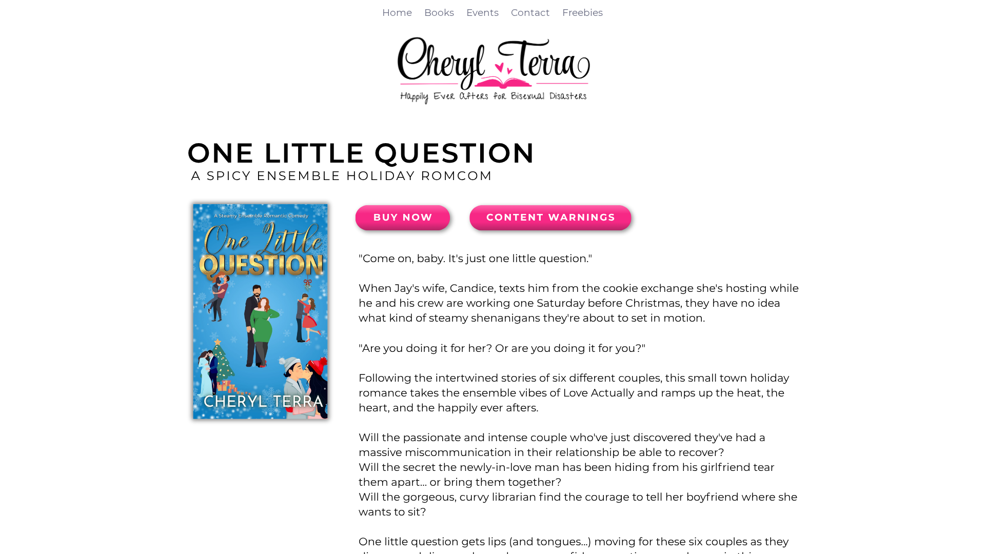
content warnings (551, 217)
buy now (403, 217)
